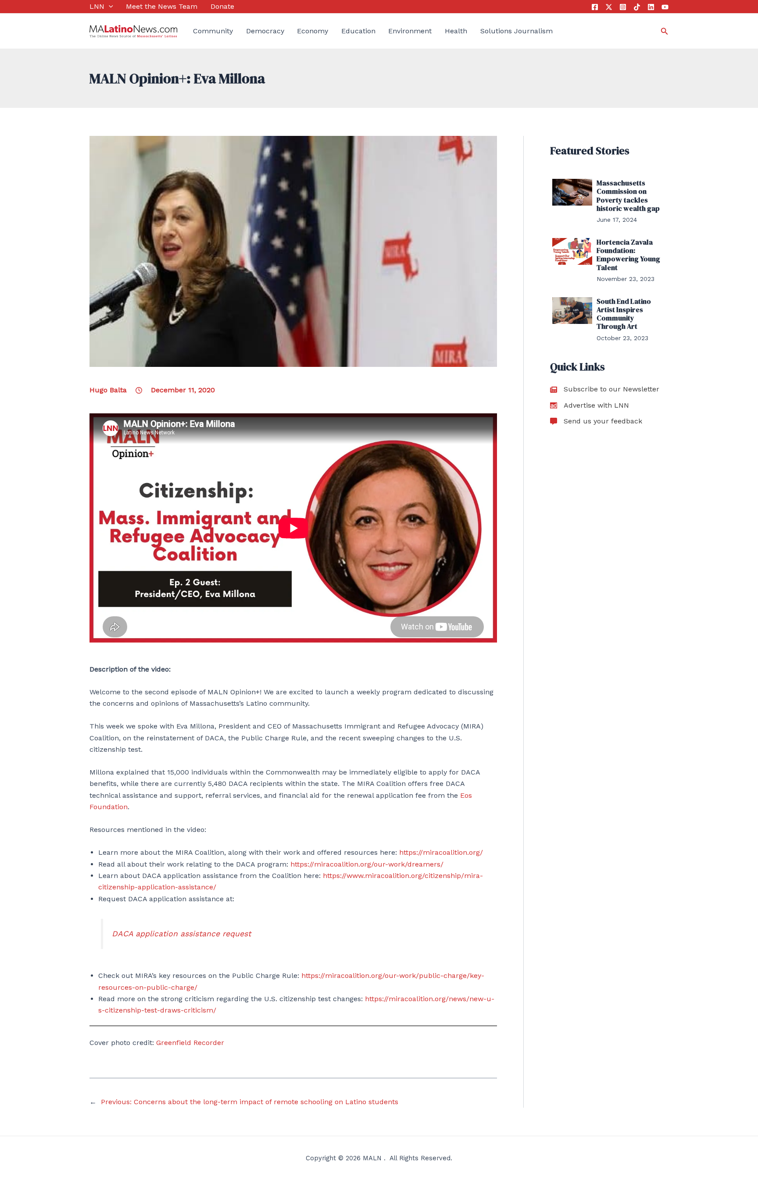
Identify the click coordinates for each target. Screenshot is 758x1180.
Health (456, 31)
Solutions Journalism (516, 31)
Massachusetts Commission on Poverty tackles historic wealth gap (628, 195)
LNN (96, 6)
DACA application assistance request (181, 933)
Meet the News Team (161, 6)
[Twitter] (608, 7)
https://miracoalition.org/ (441, 852)
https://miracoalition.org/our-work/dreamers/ (366, 864)
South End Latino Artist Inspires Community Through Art (624, 313)
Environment (410, 31)
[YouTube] (665, 7)
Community (213, 31)
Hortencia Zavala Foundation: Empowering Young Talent (628, 254)
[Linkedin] (650, 7)
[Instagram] (622, 7)
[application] (108, 6)
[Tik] (636, 7)
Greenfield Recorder (190, 1042)
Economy (312, 31)
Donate (222, 6)
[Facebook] (594, 7)
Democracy (265, 31)
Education (358, 31)
